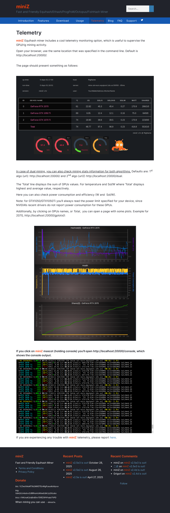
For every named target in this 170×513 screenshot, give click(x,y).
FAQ (120, 20)
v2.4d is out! (134, 469)
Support (131, 20)
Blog (111, 20)
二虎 (116, 466)
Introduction (26, 20)
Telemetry (97, 20)
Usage (80, 20)
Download (62, 20)
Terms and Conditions (31, 468)
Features (43, 20)
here (113, 437)
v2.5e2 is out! (77, 469)
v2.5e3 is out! (77, 462)
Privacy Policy (26, 471)
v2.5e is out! (76, 477)
